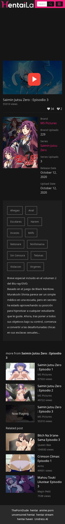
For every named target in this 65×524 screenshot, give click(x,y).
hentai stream (44, 514)
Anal (31, 210)
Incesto (14, 233)
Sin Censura (17, 255)
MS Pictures (48, 123)
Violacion (15, 266)
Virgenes (35, 266)
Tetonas (38, 255)
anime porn (46, 510)
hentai (34, 510)
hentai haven (25, 519)
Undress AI (41, 519)
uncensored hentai (23, 514)
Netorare (15, 244)
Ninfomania (37, 244)
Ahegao (15, 210)
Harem (35, 221)
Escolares (16, 221)
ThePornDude (20, 510)
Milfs (31, 233)
